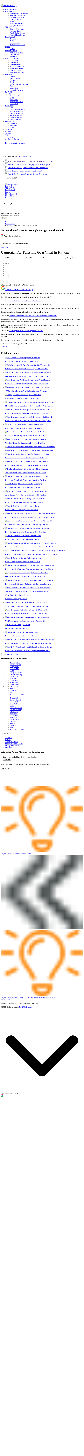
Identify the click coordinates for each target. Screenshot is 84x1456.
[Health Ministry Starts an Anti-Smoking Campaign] (23, 484)
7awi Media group (25, 1007)
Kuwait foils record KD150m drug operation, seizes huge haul (29, 164)
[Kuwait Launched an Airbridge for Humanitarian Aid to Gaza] (27, 410)
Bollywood (13, 125)
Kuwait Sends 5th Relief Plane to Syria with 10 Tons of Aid (26, 614)
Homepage (9, 222)
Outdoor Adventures (17, 29)
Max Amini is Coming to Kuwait (16, 628)
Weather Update (15, 70)
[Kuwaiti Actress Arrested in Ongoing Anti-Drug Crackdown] (27, 528)
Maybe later (5, 247)
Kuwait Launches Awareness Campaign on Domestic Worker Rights (29, 569)
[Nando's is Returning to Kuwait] (17, 595)
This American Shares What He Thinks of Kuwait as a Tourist (26, 591)
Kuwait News (14, 62)
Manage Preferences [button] (12, 746)
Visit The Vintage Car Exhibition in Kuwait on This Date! (25, 443)
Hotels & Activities (16, 23)
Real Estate (13, 56)
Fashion (12, 80)
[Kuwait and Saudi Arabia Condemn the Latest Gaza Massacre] (27, 380)
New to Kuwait (15, 55)
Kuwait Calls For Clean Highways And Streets (21, 510)
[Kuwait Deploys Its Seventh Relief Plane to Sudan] (23, 558)
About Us (8, 738)
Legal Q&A (14, 60)
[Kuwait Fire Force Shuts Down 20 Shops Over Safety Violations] (28, 647)
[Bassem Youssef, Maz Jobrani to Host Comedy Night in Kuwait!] (28, 521)
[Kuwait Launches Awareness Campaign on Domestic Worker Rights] (29, 565)
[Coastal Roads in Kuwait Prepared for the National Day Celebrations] (30, 447)
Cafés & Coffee (15, 43)
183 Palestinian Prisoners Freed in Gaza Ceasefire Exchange (26, 391)
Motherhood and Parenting (19, 84)
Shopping (13, 21)
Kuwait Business (15, 64)
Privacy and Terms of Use (14, 744)
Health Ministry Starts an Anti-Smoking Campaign (22, 487)
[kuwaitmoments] (9, 654)
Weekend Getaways (16, 25)
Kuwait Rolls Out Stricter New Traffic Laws (20, 636)
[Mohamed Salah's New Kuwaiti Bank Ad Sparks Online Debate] (28, 372)
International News (16, 68)
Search (4, 218)
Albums (8, 131)
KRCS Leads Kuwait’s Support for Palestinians (21, 361)
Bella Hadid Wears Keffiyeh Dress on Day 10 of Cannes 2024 (26, 369)
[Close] (2, 4)
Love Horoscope (15, 119)
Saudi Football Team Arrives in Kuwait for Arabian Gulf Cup (26, 606)
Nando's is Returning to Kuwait (16, 599)
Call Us (7, 740)
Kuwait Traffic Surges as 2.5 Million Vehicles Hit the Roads (26, 465)
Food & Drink (10, 37)
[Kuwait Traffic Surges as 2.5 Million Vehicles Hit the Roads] (26, 461)
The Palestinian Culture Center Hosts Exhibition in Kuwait (25, 473)
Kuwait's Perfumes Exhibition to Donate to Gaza (26, 301)
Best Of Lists (14, 41)
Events (12, 127)
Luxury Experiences (17, 17)
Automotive (14, 88)
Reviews (13, 39)
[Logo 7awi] (5, 1000)
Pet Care (13, 76)
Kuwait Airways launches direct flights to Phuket (25, 171)
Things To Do (10, 27)
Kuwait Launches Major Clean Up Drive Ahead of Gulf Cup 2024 (28, 421)
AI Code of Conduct (12, 139)
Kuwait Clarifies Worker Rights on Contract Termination (27, 174)
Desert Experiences (16, 19)
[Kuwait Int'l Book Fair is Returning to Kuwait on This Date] (26, 476)
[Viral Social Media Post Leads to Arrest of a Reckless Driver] (27, 617)
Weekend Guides (15, 31)
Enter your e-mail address (11, 757)
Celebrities (13, 123)
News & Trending (11, 58)
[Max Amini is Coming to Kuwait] (17, 625)
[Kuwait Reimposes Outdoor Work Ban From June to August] (27, 454)
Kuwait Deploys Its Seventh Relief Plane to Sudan (22, 562)
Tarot (11, 108)
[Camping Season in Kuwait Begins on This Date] (23, 395)
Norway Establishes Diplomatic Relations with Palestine (24, 435)
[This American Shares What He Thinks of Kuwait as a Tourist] (27, 588)
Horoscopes (9, 106)
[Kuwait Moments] (9, 6)
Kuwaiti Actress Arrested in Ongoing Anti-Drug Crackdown (26, 532)
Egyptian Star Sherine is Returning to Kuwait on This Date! (25, 576)
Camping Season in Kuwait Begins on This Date (26, 331)
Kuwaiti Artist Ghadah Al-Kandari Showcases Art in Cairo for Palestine (30, 547)
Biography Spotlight (17, 72)
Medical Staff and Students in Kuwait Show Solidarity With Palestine (33, 316)
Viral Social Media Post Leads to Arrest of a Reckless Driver (26, 621)
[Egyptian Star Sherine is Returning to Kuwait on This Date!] (26, 573)
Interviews (13, 137)
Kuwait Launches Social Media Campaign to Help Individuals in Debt (29, 517)
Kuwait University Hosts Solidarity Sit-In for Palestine (24, 502)
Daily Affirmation (16, 78)
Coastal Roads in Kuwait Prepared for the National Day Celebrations (29, 450)
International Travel (16, 102)
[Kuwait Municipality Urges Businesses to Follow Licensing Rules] (29, 580)
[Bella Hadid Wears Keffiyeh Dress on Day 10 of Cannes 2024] (27, 365)
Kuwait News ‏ (10, 224)
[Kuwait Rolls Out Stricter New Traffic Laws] (21, 632)
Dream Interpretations (17, 110)
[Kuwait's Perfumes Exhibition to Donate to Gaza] (23, 536)
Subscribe (7, 759)
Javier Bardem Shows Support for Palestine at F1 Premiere (25, 495)
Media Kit (8, 748)
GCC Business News (17, 66)
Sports (7, 47)
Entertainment (10, 121)
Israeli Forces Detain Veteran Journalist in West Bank (23, 428)
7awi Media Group (24, 156)
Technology (9, 129)
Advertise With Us (11, 742)
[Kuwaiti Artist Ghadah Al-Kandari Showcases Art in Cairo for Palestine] (31, 543)
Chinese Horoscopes (17, 113)
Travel (12, 86)
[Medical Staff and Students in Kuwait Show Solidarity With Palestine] (30, 402)
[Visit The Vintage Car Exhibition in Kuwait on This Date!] (26, 439)
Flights (12, 98)
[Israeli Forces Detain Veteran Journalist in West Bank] (24, 424)
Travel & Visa (10, 94)
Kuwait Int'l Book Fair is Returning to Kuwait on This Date (25, 480)
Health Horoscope (16, 115)
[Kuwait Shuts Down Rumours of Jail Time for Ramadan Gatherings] (29, 640)
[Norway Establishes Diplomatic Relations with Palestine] (25, 432)
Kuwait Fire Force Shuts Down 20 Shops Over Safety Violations (27, 651)
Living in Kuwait (11, 51)
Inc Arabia (8, 92)
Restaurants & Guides (17, 45)
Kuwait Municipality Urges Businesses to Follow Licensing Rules (28, 584)
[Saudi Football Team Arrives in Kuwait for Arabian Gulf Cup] (27, 602)
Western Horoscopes (17, 111)
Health (12, 82)
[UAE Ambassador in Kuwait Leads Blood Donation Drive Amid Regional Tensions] (35, 550)
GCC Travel (14, 104)
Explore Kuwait (10, 11)
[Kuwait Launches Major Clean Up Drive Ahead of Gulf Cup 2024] (29, 417)
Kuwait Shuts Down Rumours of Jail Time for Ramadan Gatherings (28, 643)
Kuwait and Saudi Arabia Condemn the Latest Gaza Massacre (26, 384)
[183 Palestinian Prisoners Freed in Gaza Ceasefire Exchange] (27, 387)
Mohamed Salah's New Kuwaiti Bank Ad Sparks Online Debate (27, 376)
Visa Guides (14, 100)
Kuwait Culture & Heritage (19, 13)
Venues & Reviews (16, 90)
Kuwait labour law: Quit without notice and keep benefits (28, 168)
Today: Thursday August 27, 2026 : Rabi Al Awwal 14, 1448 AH (30, 161)
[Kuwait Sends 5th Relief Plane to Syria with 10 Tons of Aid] (26, 610)
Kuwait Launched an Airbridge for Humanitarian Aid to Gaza (26, 413)
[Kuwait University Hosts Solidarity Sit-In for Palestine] (25, 499)
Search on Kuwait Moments (10, 213)
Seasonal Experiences (17, 35)
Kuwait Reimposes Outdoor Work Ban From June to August (26, 458)
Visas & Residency (16, 53)
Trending (8, 133)
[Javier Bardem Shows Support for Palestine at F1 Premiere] (26, 491)
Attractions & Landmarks (18, 15)
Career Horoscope (16, 117)
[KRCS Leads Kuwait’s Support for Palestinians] (22, 358)
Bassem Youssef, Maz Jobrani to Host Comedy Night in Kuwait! (27, 525)
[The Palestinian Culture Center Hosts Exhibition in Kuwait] (26, 469)
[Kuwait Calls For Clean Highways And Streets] (22, 506)
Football (12, 49)
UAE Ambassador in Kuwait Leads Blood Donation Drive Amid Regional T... (32, 554)
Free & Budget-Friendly (18, 33)
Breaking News (10, 9)
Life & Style (9, 74)
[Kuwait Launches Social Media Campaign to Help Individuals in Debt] (30, 513)
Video (7, 135)
